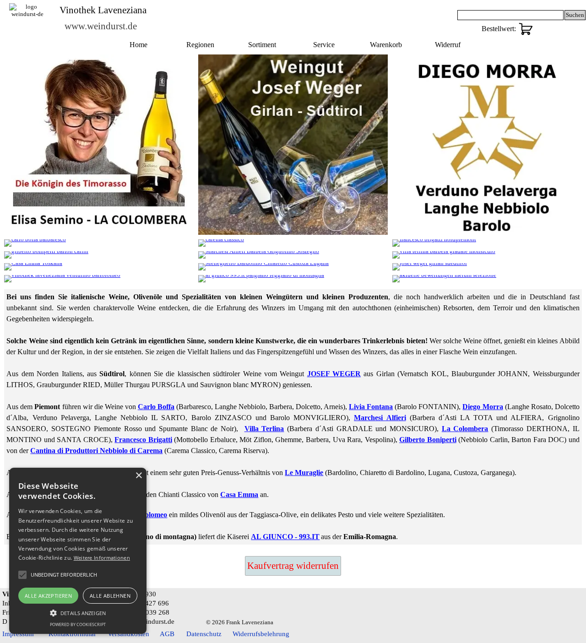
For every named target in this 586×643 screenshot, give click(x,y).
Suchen (575, 14)
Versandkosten (128, 634)
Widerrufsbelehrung (261, 634)
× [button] (138, 475)
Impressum (18, 634)
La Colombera (465, 428)
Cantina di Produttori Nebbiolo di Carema (96, 450)
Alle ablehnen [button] (110, 595)
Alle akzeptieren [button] (48, 595)
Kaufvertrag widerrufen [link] (293, 565)
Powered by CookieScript (78, 624)
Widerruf (448, 45)
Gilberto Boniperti (427, 439)
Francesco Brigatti (143, 439)
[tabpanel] (292, 417)
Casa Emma (239, 494)
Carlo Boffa (156, 407)
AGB (167, 634)
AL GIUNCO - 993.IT (285, 536)
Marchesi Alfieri (380, 417)
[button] (77, 612)
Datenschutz (204, 634)
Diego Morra (482, 407)
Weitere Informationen (102, 557)
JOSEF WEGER (334, 374)
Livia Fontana (371, 407)
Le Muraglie (304, 472)
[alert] (77, 551)
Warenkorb (386, 45)
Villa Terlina (264, 428)
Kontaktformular (72, 634)
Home (138, 45)
